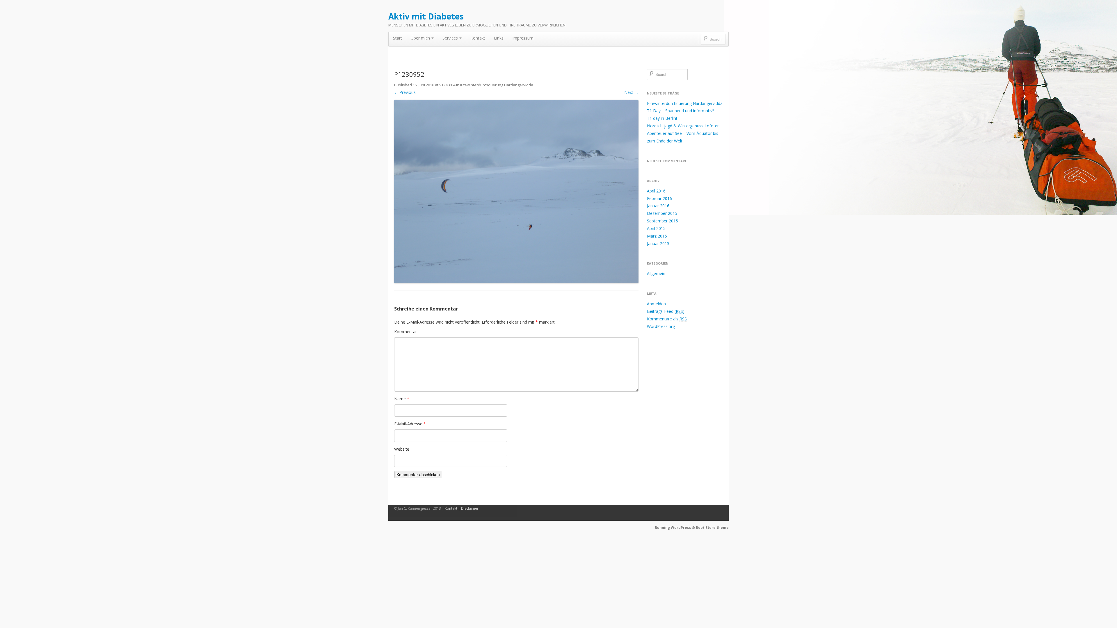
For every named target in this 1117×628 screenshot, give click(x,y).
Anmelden (656, 303)
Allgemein (656, 273)
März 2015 (657, 236)
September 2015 (662, 221)
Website (401, 449)
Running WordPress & (675, 527)
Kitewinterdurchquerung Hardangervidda (496, 85)
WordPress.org (661, 326)
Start (397, 38)
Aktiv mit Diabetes (426, 16)
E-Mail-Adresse (410, 424)
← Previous (405, 92)
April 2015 (656, 228)
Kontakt (477, 38)
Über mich (420, 38)
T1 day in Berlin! (662, 118)
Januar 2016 (658, 205)
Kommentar (405, 331)
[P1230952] (516, 191)
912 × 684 (447, 85)
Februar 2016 (659, 198)
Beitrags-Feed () (665, 311)
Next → (631, 92)
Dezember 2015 (662, 213)
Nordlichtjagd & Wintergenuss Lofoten (683, 126)
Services (450, 38)
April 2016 (656, 191)
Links (499, 38)
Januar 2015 (658, 243)
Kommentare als (667, 319)
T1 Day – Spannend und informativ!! (680, 110)
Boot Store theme (712, 527)
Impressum (522, 38)
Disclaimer (470, 508)
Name (401, 399)
